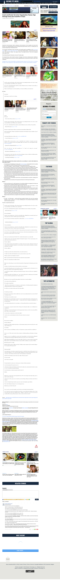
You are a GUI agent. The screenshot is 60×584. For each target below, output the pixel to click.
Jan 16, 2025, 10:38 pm (8, 529)
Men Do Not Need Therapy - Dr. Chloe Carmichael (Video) (47, 182)
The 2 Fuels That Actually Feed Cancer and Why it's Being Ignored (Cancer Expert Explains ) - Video (48, 158)
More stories (16, 11)
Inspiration (35, 3)
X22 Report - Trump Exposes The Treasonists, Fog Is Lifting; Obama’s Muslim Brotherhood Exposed (49, 140)
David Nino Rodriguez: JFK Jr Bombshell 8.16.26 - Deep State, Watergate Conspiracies (48, 129)
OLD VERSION (53, 6)
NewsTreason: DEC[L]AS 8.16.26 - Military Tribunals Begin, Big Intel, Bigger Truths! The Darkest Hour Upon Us (48, 154)
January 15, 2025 (17, 118)
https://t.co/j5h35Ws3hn (7, 143)
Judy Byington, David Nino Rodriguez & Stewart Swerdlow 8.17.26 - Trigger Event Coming (48, 144)
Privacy (24, 564)
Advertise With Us (12, 564)
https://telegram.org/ (53, 94)
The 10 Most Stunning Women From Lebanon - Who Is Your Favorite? (31, 76)
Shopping (50, 3)
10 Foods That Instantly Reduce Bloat (47, 80)
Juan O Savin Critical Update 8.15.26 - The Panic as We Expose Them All (48, 237)
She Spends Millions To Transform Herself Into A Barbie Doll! (20, 76)
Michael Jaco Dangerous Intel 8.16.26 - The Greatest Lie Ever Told (48, 151)
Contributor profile (11, 11)
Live (38, 3)
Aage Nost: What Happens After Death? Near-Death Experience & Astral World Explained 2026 (48, 194)
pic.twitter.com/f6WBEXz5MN (21, 136)
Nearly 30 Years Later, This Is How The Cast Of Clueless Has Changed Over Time (48, 70)
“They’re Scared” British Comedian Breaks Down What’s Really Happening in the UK (48, 295)
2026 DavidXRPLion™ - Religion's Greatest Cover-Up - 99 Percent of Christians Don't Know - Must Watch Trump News (48, 246)
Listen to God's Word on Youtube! (49, 28)
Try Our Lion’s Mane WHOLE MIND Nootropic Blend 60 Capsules (13, 416)
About (7, 564)
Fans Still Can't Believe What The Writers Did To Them (20, 475)
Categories (54, 3)
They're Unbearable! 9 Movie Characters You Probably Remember (10, 109)
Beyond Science (18, 3)
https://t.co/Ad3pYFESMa (18, 155)
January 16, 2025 (15, 222)
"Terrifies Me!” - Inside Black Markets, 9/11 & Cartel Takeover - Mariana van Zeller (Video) (48, 249)
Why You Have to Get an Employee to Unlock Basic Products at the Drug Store (48, 298)
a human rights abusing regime (12, 50)
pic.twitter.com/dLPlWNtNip (29, 218)
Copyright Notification (38, 564)
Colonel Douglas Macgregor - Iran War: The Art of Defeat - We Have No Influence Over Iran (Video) (49, 179)
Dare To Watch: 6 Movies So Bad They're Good (47, 276)
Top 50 (43, 3)
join (7, 404)
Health (14, 3)
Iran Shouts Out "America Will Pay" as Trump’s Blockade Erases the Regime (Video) (49, 259)
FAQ (18, 564)
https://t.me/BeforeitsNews (45, 97)
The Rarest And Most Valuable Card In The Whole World (48, 58)
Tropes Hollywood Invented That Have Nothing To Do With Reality (8, 463)
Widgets (52, 564)
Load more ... (20, 550)
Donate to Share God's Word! (49, 30)
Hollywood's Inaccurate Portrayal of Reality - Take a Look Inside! (32, 463)
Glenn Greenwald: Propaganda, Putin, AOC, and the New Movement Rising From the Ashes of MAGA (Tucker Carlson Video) (48, 256)
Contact (21, 564)
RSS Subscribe (47, 564)
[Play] (49, 20)
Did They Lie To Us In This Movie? (46, 47)
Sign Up (56, 1)
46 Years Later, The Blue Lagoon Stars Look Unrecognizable (8, 475)
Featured (7, 3)
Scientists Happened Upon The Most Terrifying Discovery (8, 75)
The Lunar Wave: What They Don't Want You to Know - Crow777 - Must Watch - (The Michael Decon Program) (48, 307)
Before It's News (12, 1)
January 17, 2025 (14, 126)
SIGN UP (44, 109)
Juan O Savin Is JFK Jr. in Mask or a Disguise (48, 132)
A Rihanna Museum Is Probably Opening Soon (44, 218)
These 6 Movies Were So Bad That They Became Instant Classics (32, 109)
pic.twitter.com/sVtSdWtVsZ (8, 149)
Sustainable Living (30, 3)
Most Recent (47, 3)
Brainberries (4, 77)
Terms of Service (30, 564)
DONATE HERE (44, 7)
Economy (11, 3)
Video (40, 3)
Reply (30, 529)
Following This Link (6, 441)
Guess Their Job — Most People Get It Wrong (52, 218)
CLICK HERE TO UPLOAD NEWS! (53, 12)
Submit (49, 117)
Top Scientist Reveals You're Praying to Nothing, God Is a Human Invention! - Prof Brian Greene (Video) (48, 175)
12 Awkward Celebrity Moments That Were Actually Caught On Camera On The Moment (21, 109)
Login (53, 1)
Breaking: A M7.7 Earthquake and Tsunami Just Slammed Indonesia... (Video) (48, 252)
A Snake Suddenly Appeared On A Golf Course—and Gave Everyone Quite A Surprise (20, 463)
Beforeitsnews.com (10, 5)
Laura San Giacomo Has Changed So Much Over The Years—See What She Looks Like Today (32, 475)
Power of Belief (24, 3)
